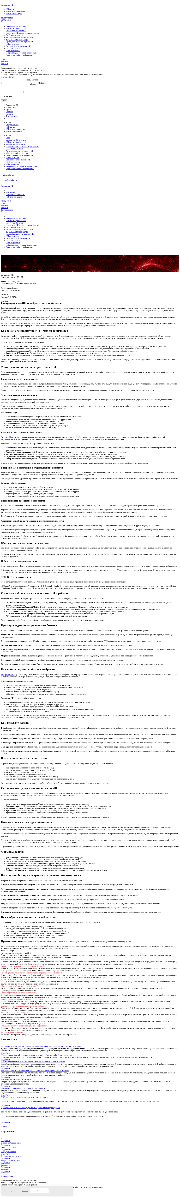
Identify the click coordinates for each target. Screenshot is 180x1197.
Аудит (3, 59)
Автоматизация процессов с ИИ (19, 37)
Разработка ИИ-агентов (16, 31)
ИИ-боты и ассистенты (15, 11)
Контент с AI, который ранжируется (16, 1079)
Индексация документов (11, 1156)
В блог (4, 1127)
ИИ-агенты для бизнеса (16, 28)
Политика (25, 1191)
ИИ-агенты (10, 9)
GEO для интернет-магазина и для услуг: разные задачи (24, 1097)
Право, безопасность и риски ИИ (20, 42)
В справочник (7, 1176)
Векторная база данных (11, 1143)
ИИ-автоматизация (14, 14)
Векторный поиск (8, 1147)
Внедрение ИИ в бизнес (16, 26)
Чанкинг (4, 1169)
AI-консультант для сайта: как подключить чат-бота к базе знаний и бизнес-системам (36, 1055)
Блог (3, 22)
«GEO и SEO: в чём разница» (76, 1101)
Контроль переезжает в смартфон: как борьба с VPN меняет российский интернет (35, 1071)
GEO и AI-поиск (13, 48)
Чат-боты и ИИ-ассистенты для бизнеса (22, 33)
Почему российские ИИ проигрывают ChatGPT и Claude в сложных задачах (33, 1062)
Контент (4, 64)
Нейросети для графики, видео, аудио (21, 53)
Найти (41, 83)
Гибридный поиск (8, 1152)
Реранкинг (5, 1165)
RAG (3, 1138)
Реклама (4, 61)
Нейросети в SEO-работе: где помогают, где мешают (23, 1088)
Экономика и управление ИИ (18, 46)
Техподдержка (7, 18)
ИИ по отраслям (12, 44)
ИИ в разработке (13, 51)
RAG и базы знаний (14, 35)
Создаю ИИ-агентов (9, 437)
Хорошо (39, 1191)
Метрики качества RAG (11, 1160)
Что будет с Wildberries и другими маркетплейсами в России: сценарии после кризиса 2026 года (41, 1046)
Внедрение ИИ (7, 5)
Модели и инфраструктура (17, 40)
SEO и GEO (6, 20)
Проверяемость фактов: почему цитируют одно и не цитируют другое (30, 1108)
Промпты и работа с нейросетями (20, 55)
